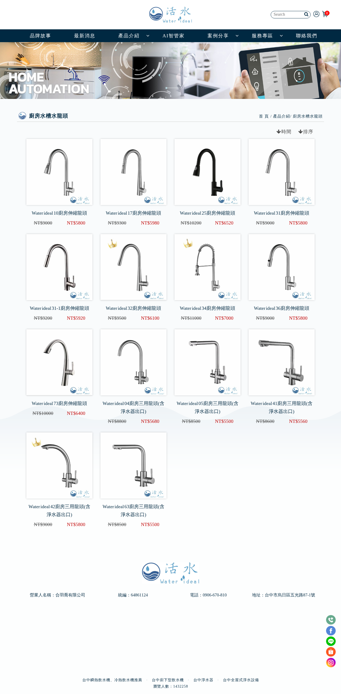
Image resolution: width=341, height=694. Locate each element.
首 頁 (264, 116)
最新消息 (84, 35)
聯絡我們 (306, 35)
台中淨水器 (203, 680)
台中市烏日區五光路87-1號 (290, 595)
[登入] (316, 14)
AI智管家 (174, 35)
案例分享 (218, 35)
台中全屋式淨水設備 (241, 680)
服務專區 (262, 35)
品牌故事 (40, 35)
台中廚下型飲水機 (168, 680)
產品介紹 (129, 35)
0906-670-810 (215, 595)
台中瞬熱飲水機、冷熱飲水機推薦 (112, 680)
